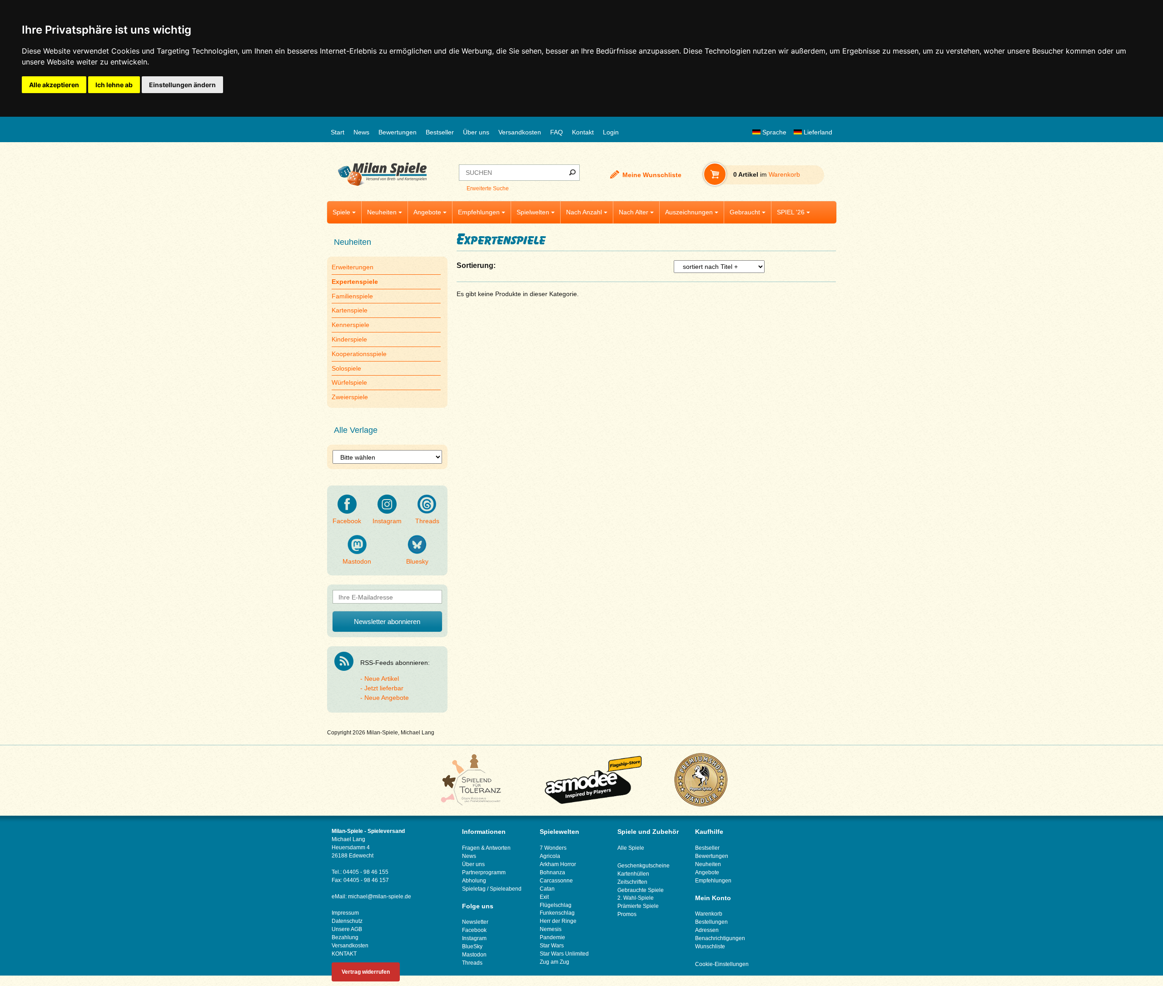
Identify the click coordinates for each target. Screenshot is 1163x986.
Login (611, 132)
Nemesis (551, 929)
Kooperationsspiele (359, 353)
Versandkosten (519, 132)
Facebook (347, 521)
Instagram (387, 521)
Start (337, 132)
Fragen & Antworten (486, 848)
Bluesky (417, 561)
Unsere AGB (347, 929)
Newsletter (475, 922)
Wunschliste (710, 946)
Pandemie (552, 937)
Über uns (476, 132)
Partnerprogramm (484, 872)
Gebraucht (745, 212)
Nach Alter (633, 212)
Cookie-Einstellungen (722, 964)
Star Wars (552, 945)
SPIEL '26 (791, 212)
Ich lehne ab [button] (114, 85)
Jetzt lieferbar (383, 688)
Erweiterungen (352, 267)
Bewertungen (397, 132)
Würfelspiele (349, 382)
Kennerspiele (350, 324)
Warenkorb (708, 914)
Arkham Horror (558, 864)
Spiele (341, 212)
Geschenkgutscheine (643, 865)
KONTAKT (344, 954)
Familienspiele (352, 296)
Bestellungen (711, 922)
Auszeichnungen (689, 212)
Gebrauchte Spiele (640, 890)
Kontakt (583, 132)
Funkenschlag (557, 913)
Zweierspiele (350, 397)
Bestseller (440, 132)
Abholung (474, 880)
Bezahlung (345, 937)
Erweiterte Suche (488, 188)
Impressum (345, 913)
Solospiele (346, 368)
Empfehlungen (479, 212)
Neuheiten (382, 212)
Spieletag (474, 889)
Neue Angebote (386, 697)
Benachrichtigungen (720, 938)
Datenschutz (347, 921)
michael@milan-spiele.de (379, 896)
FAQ (556, 132)
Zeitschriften (632, 882)
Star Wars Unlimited (564, 954)
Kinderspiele (349, 339)
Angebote (427, 212)
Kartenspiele (350, 310)
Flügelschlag (556, 905)
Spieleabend (506, 889)
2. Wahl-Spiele (635, 898)
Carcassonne (556, 880)
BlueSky (472, 946)
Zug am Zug (554, 962)
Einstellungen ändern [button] (182, 85)
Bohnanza (552, 872)
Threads (427, 521)
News (361, 132)
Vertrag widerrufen (366, 972)
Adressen (707, 930)
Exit (544, 897)
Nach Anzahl (584, 212)
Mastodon (357, 561)
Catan (547, 889)
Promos (626, 914)
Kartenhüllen (633, 874)
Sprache (773, 132)
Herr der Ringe (558, 921)
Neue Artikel (381, 678)
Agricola (550, 856)
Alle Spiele (630, 848)
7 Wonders (553, 848)
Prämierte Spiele (638, 906)
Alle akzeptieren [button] (54, 85)
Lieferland (817, 132)
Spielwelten (533, 212)
